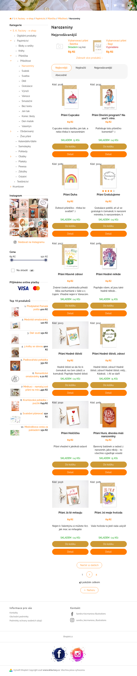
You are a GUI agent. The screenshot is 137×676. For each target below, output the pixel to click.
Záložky (22, 171)
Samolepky (24, 146)
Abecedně (61, 75)
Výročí (25, 91)
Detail (70, 154)
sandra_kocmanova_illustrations (91, 620)
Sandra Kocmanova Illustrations (91, 614)
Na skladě (25, 270)
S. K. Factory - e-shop (24, 30)
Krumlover (18, 186)
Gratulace (26, 86)
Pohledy (23, 151)
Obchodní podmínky (19, 616)
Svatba (25, 76)
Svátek (25, 71)
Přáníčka (23, 55)
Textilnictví (22, 181)
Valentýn (26, 126)
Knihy (21, 50)
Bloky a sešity (26, 45)
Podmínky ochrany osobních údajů (26, 620)
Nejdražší (81, 67)
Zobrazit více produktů (88, 58)
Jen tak (25, 111)
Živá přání (25, 136)
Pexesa (22, 166)
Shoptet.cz (68, 636)
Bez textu (26, 106)
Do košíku (70, 146)
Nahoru (91, 590)
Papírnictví (22, 40)
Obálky (22, 156)
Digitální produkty (26, 35)
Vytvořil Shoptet (20, 670)
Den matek (27, 121)
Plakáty (22, 161)
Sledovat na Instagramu (31, 242)
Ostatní (22, 176)
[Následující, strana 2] (89, 574)
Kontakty (14, 613)
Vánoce (25, 96)
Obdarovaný (27, 131)
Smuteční (26, 101)
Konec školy (28, 116)
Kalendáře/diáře (27, 141)
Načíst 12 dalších (89, 565)
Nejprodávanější (103, 67)
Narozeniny (27, 66)
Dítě (23, 81)
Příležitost (25, 61)
